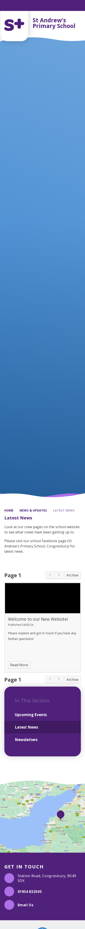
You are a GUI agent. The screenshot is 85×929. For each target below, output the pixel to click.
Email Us (26, 905)
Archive (72, 575)
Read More (19, 665)
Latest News (64, 510)
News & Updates (33, 510)
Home (9, 510)
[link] (50, 575)
